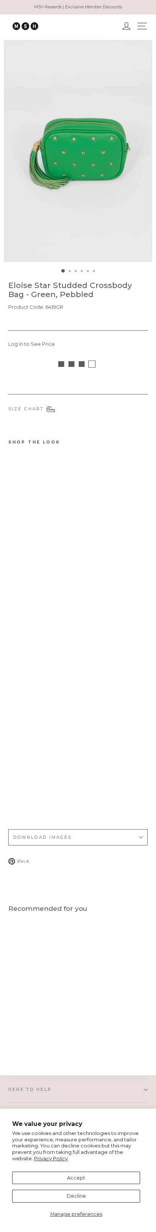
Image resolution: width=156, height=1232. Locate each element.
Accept (76, 1178)
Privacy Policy (51, 1158)
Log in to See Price (31, 344)
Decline (76, 1196)
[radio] (14, 802)
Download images (42, 837)
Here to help (29, 1089)
